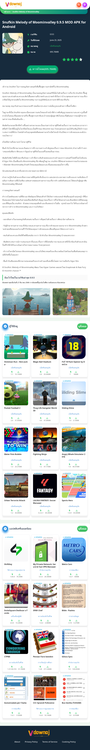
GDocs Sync (67, 656)
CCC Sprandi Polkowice (43, 703)
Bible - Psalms (68, 610)
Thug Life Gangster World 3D (45, 409)
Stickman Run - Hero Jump (16, 363)
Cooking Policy (69, 742)
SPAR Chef (37, 610)
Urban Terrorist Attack (14, 500)
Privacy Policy (31, 742)
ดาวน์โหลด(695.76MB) (44, 69)
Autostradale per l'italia (15, 703)
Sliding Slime (68, 408)
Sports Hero (67, 500)
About (17, 742)
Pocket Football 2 (12, 408)
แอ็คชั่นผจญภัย (55, 46)
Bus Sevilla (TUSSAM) (71, 703)
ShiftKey (8, 564)
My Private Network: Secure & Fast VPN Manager (44, 565)
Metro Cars (67, 564)
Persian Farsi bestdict (43, 656)
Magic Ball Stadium (42, 362)
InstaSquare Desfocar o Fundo (16, 611)
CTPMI (7, 656)
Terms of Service (49, 742)
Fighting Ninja (40, 454)
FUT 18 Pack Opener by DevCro (73, 363)
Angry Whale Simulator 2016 (73, 455)
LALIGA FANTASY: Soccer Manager (44, 501)
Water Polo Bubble (12, 454)
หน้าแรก (7, 12)
